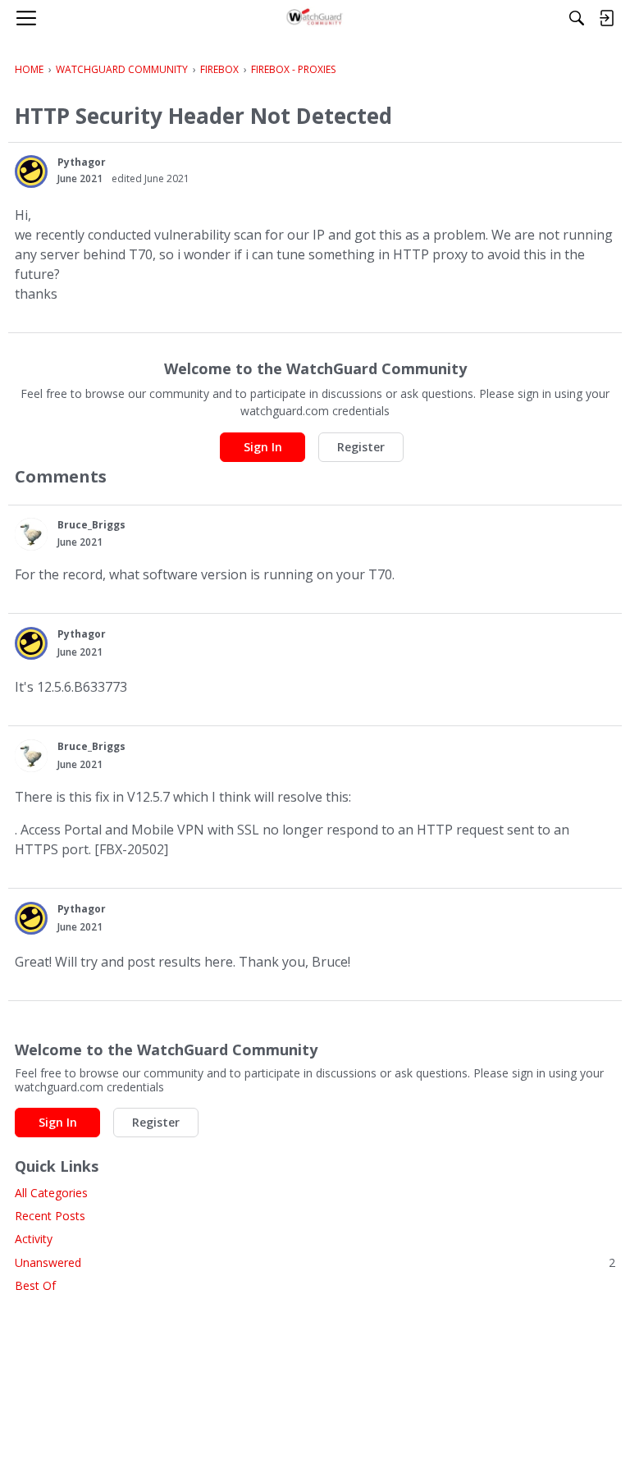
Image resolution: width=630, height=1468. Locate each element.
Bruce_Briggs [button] (91, 525)
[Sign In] (606, 18)
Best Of (35, 1285)
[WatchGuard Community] (315, 18)
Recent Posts (50, 1215)
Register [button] (361, 447)
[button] (31, 171)
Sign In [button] (263, 447)
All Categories (51, 1192)
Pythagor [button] (81, 162)
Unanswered (315, 1262)
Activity (33, 1238)
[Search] (576, 18)
